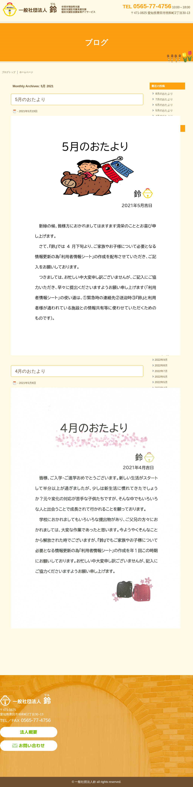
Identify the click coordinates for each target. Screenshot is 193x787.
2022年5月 (161, 382)
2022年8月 (161, 365)
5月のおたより (30, 99)
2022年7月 (161, 371)
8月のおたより (164, 93)
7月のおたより (164, 99)
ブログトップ (8, 72)
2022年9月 (161, 359)
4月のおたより (30, 371)
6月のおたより (164, 104)
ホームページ (26, 72)
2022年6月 (161, 376)
